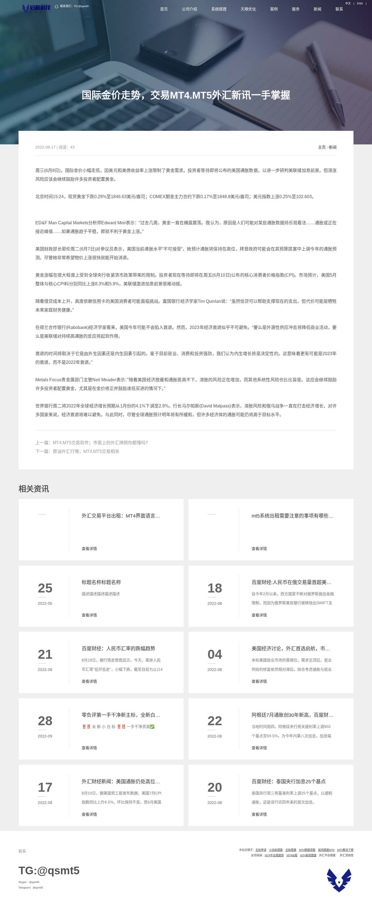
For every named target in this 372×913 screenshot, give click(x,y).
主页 (322, 147)
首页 (164, 9)
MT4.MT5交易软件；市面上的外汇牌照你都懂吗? (100, 442)
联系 (339, 9)
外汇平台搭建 (327, 855)
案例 (274, 9)
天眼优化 (248, 9)
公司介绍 (189, 9)
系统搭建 (219, 9)
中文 (348, 3)
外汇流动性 (346, 855)
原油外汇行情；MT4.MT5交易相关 (86, 451)
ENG (360, 3)
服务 (296, 9)
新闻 (317, 9)
